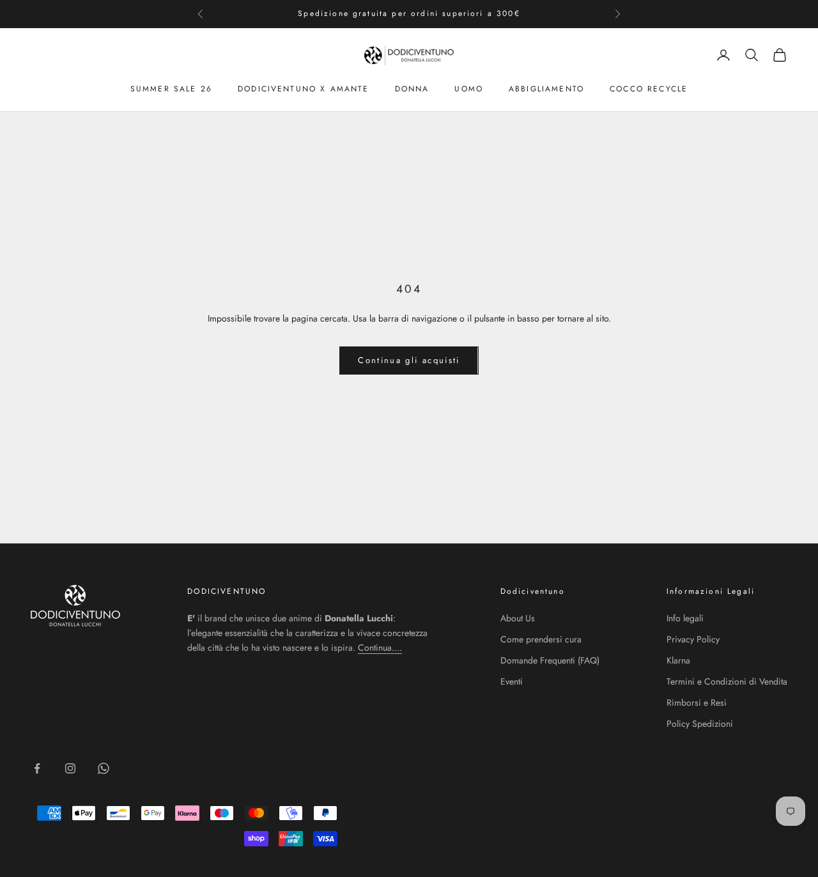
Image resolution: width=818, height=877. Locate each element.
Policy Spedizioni (700, 723)
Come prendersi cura (541, 639)
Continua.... (380, 647)
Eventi (511, 681)
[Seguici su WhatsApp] (103, 768)
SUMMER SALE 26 (171, 88)
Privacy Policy (693, 639)
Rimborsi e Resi (697, 702)
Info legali (685, 618)
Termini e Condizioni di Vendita (727, 681)
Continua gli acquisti (408, 360)
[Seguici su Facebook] (37, 768)
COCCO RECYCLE (649, 88)
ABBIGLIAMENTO (546, 88)
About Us (517, 618)
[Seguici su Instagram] (70, 768)
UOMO (468, 88)
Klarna (678, 660)
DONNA (412, 88)
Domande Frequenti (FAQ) (549, 660)
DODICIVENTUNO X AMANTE (303, 88)
